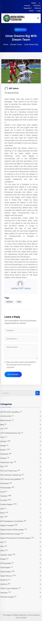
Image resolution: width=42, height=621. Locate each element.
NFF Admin (25, 288)
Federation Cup (8, 462)
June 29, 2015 (13, 93)
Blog (3, 424)
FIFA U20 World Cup (10, 470)
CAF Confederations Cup (11, 433)
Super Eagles (7, 571)
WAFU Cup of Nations (10, 588)
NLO (3, 542)
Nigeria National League (11, 533)
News (4, 512)
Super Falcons (8, 575)
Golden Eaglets (8, 504)
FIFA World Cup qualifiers (12, 479)
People (4, 559)
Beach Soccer (7, 420)
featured (9, 302)
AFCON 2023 (7, 416)
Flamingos (6, 483)
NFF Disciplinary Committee (13, 521)
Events (5, 449)
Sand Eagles (6, 567)
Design (4, 445)
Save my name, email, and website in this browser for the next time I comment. (21, 364)
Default (5, 441)
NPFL (4, 550)
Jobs (3, 508)
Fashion (4, 458)
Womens (5, 592)
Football (5, 496)
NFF (3, 517)
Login (39, 11)
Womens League (8, 596)
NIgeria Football (8, 525)
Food (3, 491)
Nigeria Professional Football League (17, 538)
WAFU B (5, 580)
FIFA (4, 466)
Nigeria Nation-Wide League (13, 529)
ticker (19, 302)
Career (33, 3)
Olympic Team (21, 30)
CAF (4, 428)
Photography (6, 563)
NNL (3, 546)
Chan (3, 437)
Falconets (5, 454)
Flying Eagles (7, 487)
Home (5, 44)
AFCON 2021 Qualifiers (11, 412)
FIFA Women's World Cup (11, 475)
